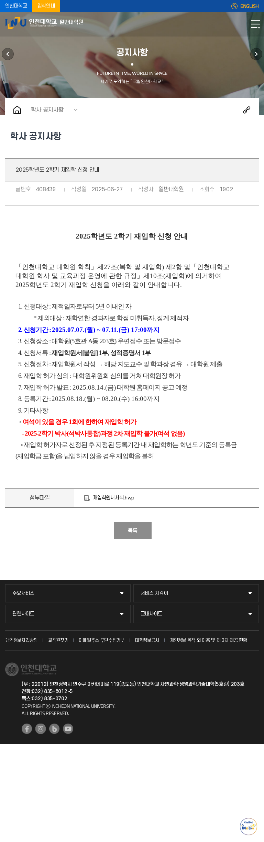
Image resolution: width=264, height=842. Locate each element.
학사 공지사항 (47, 110)
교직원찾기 (58, 640)
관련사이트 (23, 614)
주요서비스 (23, 593)
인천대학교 (16, 6)
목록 (133, 531)
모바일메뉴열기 (255, 24)
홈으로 (17, 109)
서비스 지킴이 (154, 593)
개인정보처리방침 (21, 640)
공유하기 (246, 109)
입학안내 (46, 6)
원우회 (256, 54)
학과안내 (8, 54)
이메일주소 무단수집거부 (101, 640)
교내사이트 (152, 614)
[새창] (27, 729)
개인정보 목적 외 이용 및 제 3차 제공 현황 (208, 640)
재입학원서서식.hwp (113, 498)
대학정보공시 (147, 640)
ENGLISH (249, 6)
